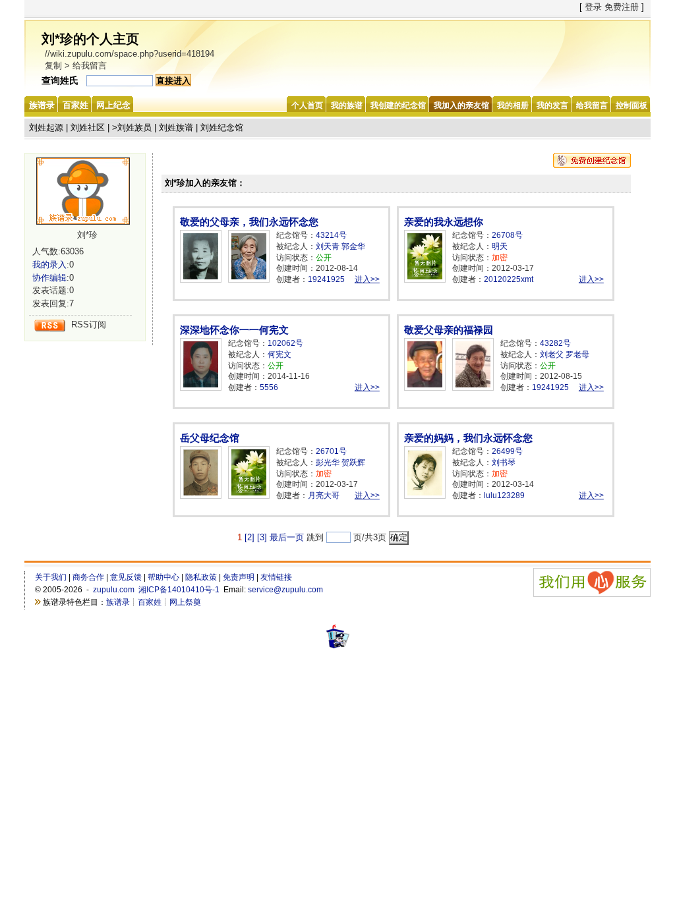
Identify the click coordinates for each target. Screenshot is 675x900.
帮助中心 (163, 577)
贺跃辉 (353, 462)
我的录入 (49, 264)
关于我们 (51, 577)
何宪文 (279, 354)
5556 (269, 387)
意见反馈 (126, 577)
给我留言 (90, 65)
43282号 (555, 343)
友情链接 (276, 577)
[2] (249, 537)
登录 (593, 7)
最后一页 (287, 537)
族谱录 (118, 602)
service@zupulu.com (285, 589)
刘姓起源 (46, 127)
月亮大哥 (323, 495)
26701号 (331, 451)
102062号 (285, 343)
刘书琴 (503, 462)
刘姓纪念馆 (221, 127)
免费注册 (621, 7)
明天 (500, 246)
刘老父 (552, 354)
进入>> (367, 279)
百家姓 (149, 602)
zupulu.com (113, 589)
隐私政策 (201, 577)
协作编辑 (49, 278)
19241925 (326, 279)
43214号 (331, 235)
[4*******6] (87, 191)
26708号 (507, 235)
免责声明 (238, 577)
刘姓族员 (134, 127)
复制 (53, 65)
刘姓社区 (88, 127)
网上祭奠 (185, 602)
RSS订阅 (88, 324)
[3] (262, 537)
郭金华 (353, 246)
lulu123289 (504, 495)
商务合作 (88, 577)
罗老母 (577, 354)
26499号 (507, 451)
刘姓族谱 (176, 127)
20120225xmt (508, 279)
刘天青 (327, 246)
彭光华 (327, 462)
